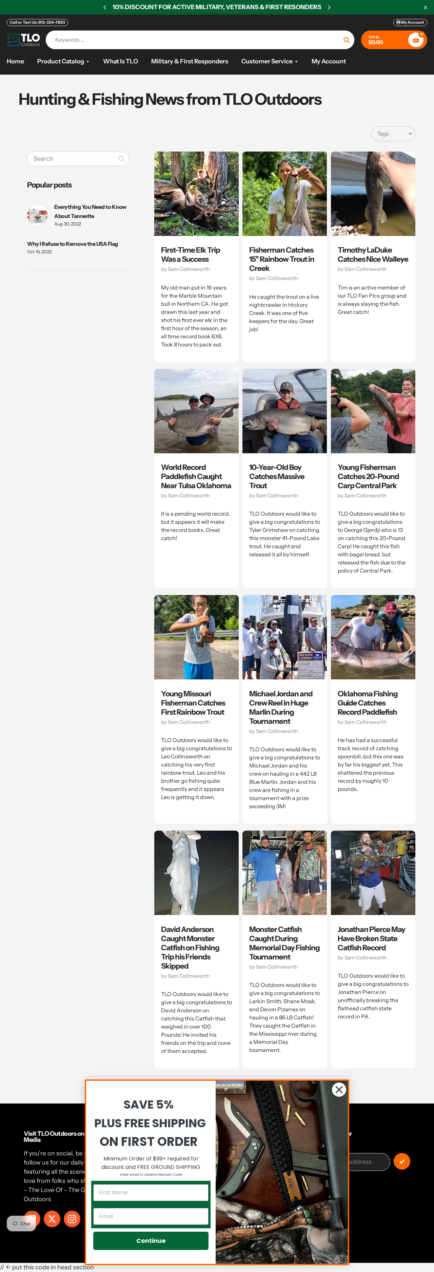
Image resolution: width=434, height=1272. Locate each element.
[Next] (329, 7)
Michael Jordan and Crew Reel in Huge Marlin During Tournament (281, 707)
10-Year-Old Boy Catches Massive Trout (276, 476)
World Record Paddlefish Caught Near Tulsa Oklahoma (196, 476)
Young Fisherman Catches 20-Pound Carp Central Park (368, 476)
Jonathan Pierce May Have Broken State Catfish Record (371, 938)
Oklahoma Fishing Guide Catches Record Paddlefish (368, 703)
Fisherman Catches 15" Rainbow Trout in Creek (281, 259)
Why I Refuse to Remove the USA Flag (72, 243)
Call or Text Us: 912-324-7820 (37, 22)
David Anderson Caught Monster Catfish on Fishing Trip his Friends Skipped (190, 948)
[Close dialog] (339, 1089)
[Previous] (105, 7)
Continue (151, 1240)
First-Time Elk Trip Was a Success (190, 254)
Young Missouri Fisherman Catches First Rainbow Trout (193, 703)
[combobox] (78, 159)
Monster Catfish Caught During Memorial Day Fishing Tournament (284, 943)
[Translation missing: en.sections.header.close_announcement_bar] (425, 7)
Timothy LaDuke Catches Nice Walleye (373, 254)
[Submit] (402, 1161)
